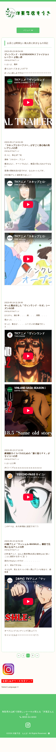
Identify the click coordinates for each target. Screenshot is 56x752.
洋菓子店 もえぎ (20, 733)
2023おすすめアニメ (11, 60)
